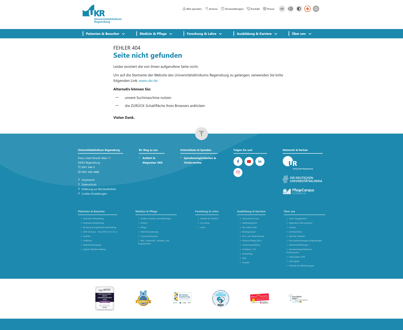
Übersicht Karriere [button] (250, 218)
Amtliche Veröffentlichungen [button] (301, 265)
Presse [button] (271, 8)
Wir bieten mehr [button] (249, 227)
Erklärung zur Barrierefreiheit (99, 189)
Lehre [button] (202, 227)
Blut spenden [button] (194, 8)
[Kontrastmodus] (299, 9)
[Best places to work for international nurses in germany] (143, 298)
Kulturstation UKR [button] (297, 256)
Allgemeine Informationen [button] (300, 222)
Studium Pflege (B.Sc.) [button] (252, 240)
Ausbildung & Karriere (254, 33)
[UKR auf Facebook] (237, 161)
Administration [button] (295, 231)
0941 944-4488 (90, 172)
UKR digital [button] (294, 261)
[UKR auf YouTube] (248, 161)
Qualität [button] (86, 236)
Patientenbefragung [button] (92, 244)
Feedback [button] (87, 240)
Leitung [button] (292, 227)
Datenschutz (89, 184)
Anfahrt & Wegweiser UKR (152, 160)
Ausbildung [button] (247, 253)
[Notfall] (307, 9)
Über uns (299, 33)
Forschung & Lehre (201, 33)
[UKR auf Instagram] (237, 172)
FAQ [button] (244, 258)
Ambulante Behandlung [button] (93, 222)
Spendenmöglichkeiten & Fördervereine (200, 160)
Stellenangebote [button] (249, 222)
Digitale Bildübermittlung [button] (94, 249)
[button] (123, 33)
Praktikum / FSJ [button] (249, 249)
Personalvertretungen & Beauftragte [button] (305, 240)
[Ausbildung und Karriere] (182, 298)
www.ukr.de (148, 80)
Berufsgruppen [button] (249, 231)
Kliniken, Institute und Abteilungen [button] (156, 218)
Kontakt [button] (255, 8)
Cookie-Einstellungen (94, 193)
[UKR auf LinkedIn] (259, 161)
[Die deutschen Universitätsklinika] (303, 179)
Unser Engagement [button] (297, 218)
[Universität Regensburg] (303, 163)
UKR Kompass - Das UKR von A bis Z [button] (100, 231)
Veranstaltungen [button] (234, 8)
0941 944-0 (88, 167)
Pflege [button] (143, 227)
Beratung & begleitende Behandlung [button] (99, 227)
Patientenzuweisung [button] (149, 231)
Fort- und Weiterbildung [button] (253, 236)
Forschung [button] (205, 222)
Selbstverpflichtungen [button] (298, 244)
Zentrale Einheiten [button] (297, 236)
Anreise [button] (213, 8)
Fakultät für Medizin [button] (209, 218)
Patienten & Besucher (102, 33)
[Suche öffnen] (316, 9)
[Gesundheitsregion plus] (298, 298)
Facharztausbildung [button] (251, 244)
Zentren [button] (144, 222)
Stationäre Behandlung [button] (93, 218)
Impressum (88, 180)
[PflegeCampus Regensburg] (303, 191)
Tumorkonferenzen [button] (149, 236)
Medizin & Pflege (153, 33)
